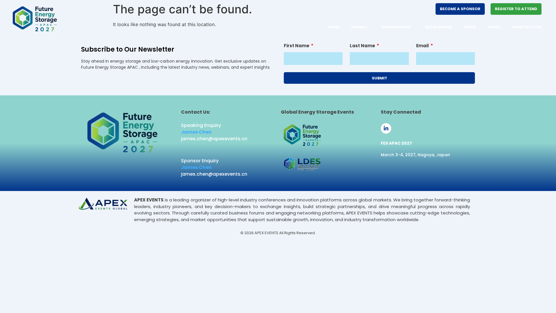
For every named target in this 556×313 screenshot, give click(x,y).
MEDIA (470, 27)
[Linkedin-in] (386, 128)
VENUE (494, 27)
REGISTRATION (527, 27)
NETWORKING (438, 27)
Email (423, 46)
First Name (297, 46)
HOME (333, 27)
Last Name (363, 46)
